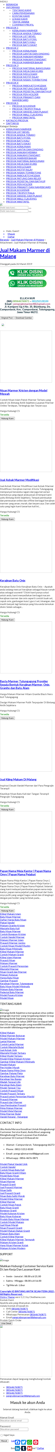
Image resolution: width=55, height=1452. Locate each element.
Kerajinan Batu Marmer (12, 1076)
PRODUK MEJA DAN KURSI (27, 71)
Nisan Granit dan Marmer (13, 971)
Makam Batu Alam (10, 1233)
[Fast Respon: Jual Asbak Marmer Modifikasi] (0, 474)
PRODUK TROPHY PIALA (26, 108)
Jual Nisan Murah (9, 1224)
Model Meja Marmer (11, 1110)
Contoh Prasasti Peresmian (14, 966)
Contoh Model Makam (12, 1222)
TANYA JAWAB (20, 21)
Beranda (4, 239)
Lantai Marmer (8, 1041)
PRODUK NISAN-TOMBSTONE (29, 79)
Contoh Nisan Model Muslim (15, 945)
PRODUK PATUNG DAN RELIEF (29, 88)
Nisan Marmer (7, 1181)
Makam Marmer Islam (12, 939)
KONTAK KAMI (21, 16)
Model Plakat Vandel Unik (14, 1164)
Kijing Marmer (7, 1201)
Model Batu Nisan (9, 1175)
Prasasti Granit (8, 1184)
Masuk (4, 1441)
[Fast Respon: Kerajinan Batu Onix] (0, 574)
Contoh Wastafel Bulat (12, 1047)
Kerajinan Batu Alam (10, 1084)
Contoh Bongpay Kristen (13, 934)
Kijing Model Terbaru (11, 1055)
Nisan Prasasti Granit (11, 1227)
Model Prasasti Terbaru (12, 1093)
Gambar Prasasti (9, 980)
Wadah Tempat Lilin (10, 1081)
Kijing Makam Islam (10, 913)
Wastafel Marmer (9, 968)
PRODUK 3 (12, 65)
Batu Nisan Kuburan (10, 1216)
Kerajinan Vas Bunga (10, 1079)
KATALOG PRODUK (17, 120)
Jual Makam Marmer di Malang (27, 239)
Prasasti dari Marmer (11, 1102)
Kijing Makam (7, 1032)
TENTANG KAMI (21, 10)
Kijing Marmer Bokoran (12, 1035)
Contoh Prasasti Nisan (11, 1090)
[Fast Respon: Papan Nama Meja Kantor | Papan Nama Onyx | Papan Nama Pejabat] (0, 865)
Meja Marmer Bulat (10, 1113)
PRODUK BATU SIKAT (24, 45)
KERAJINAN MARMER (24, 30)
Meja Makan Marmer (11, 1108)
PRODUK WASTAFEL (23, 117)
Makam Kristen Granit (12, 1242)
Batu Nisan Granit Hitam (13, 1172)
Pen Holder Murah (9, 1067)
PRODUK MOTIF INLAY (25, 76)
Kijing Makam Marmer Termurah (17, 1239)
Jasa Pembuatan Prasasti (13, 1105)
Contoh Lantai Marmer (12, 1044)
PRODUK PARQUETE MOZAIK (29, 85)
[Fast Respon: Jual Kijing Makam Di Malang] (0, 773)
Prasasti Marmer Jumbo (12, 942)
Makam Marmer (8, 963)
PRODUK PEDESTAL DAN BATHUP (31, 91)
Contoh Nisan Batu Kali (12, 1169)
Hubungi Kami (7, 418)
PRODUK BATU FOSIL (24, 39)
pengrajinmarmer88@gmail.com (29, 1317)
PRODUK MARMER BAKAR (27, 62)
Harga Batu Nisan (9, 977)
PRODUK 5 (12, 103)
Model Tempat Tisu (10, 1087)
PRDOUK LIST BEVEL (24, 36)
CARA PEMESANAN (23, 13)
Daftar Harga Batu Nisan (13, 919)
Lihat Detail (6, 1323)
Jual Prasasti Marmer (11, 1187)
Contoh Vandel (7, 1166)
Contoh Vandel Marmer (12, 937)
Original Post (7, 318)
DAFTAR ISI (12, 123)
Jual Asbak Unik (8, 1050)
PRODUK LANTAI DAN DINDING (30, 53)
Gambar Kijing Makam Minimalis (17, 1061)
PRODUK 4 (12, 82)
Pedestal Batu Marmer (12, 992)
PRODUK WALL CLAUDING (27, 114)
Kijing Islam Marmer (10, 957)
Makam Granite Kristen (12, 925)
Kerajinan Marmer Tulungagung (16, 983)
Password (5, 1426)
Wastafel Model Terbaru (13, 1052)
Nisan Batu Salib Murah (12, 1195)
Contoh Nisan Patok (10, 1204)
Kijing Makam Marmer (12, 951)
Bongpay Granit (8, 1210)
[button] (30, 208)
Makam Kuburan (9, 974)
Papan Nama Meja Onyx (13, 1070)
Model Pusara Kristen (11, 995)
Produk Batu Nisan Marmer (14, 1219)
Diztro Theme (7, 1297)
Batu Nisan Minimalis (11, 948)
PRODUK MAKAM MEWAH (27, 56)
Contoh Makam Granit (12, 954)
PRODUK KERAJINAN (24, 50)
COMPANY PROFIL (23, 24)
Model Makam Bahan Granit (15, 1230)
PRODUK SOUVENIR (23, 105)
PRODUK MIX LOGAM (24, 74)
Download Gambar (24, 318)
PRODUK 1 (12, 27)
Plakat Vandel (7, 922)
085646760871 (19, 1308)
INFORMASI (13, 7)
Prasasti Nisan (7, 960)
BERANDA (12, 4)
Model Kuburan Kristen (12, 1213)
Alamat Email (7, 1417)
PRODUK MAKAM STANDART (29, 59)
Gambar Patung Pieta (11, 1073)
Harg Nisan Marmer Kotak (14, 1245)
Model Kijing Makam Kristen (15, 1058)
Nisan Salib (6, 1190)
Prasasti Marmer (9, 1099)
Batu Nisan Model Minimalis (15, 986)
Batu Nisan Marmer (10, 916)
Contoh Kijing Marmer (12, 1236)
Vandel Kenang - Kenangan (14, 1116)
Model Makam (8, 1064)
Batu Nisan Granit (9, 1207)
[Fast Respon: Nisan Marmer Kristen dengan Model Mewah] (0, 384)
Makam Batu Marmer (11, 989)
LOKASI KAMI (20, 18)
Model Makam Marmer (12, 1038)
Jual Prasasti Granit (10, 1193)
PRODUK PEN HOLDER (25, 94)
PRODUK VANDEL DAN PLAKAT (30, 111)
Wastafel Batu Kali (10, 928)
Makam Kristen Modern (12, 1248)
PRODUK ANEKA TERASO (26, 33)
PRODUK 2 (12, 47)
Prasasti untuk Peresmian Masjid (17, 1096)
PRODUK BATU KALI (24, 42)
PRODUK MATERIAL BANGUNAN (31, 68)
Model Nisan (7, 997)
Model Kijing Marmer (11, 1198)
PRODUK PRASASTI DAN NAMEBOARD (26, 99)
